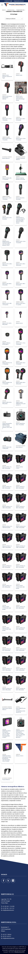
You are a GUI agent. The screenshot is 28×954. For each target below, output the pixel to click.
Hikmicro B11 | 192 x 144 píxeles (6, 119)
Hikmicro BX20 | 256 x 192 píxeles (6, 178)
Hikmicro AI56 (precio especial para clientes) (7, 97)
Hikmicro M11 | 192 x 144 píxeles (20, 343)
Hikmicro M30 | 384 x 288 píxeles (20, 383)
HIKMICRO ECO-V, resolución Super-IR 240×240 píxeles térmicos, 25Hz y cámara (20, 220)
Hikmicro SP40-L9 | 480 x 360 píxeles (20, 507)
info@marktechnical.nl (19, 1)
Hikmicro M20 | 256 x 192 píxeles (20, 363)
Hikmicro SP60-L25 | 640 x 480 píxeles (20, 607)
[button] (2, 5)
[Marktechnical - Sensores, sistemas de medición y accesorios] (15, 5)
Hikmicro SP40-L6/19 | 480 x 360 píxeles (7, 507)
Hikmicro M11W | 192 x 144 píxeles (7, 363)
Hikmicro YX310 (19, 755)
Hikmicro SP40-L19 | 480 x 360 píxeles (6, 467)
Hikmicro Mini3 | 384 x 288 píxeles (6, 447)
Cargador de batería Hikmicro (20, 159)
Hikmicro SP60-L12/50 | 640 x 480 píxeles (6, 608)
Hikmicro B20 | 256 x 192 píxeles (6, 139)
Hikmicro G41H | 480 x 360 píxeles (6, 304)
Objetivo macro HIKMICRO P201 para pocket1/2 (20, 403)
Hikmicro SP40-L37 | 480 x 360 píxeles (6, 487)
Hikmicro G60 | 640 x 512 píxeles (20, 304)
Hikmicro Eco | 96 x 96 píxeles (20, 198)
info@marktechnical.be (8, 938)
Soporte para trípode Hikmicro (7, 709)
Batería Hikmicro (6, 158)
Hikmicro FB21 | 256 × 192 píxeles (21, 242)
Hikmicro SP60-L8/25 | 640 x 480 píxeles (21, 649)
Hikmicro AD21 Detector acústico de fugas (7, 76)
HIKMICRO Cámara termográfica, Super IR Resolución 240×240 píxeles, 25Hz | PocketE (6, 758)
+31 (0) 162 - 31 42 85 (8, 906)
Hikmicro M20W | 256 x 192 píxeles (7, 383)
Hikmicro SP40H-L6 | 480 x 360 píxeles (6, 566)
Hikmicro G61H (19, 323)
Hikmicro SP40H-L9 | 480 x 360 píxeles (20, 566)
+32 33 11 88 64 (7, 934)
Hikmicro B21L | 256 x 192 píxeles (21, 139)
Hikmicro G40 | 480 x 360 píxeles (7, 284)
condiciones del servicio (14, 950)
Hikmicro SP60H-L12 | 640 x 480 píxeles (7, 669)
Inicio (4, 10)
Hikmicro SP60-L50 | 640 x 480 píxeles (20, 628)
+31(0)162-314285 (8, 1)
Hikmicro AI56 (19, 75)
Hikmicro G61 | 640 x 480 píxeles (7, 324)
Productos (10, 10)
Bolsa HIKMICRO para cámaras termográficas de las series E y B (20, 710)
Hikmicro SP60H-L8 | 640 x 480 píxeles (20, 689)
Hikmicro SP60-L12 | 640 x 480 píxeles (6, 586)
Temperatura (20, 10)
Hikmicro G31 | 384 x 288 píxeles (20, 264)
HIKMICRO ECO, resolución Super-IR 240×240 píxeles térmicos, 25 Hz (6, 243)
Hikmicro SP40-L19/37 (19, 467)
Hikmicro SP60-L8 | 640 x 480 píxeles (6, 649)
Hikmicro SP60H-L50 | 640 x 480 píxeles (7, 689)
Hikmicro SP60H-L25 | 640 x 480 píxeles (20, 669)
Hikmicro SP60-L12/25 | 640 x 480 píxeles (20, 587)
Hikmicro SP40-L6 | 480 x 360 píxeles (20, 487)
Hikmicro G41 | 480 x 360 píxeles (20, 284)
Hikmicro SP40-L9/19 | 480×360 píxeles (7, 527)
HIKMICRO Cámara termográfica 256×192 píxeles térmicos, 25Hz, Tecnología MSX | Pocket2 (6, 734)
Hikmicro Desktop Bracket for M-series (20, 178)
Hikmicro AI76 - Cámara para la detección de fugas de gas (20, 98)
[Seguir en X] (8, 881)
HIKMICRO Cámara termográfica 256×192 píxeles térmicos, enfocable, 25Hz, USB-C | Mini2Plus (20, 734)
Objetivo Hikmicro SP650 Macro (6, 343)
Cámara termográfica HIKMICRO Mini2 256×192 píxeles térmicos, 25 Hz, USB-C (7, 426)
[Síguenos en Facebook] (3, 881)
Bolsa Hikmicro (19, 447)
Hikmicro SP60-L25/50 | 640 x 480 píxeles (6, 629)
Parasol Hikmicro (6, 779)
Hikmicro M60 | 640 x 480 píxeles (7, 403)
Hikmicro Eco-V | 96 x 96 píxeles (7, 218)
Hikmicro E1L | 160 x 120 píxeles (6, 198)
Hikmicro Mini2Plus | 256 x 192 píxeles (20, 424)
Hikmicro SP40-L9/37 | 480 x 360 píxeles (21, 527)
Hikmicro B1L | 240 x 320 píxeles (20, 119)
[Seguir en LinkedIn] (13, 881)
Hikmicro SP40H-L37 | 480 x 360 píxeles (20, 546)
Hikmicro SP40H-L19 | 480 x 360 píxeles (7, 546)
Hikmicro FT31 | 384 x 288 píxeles (7, 264)
